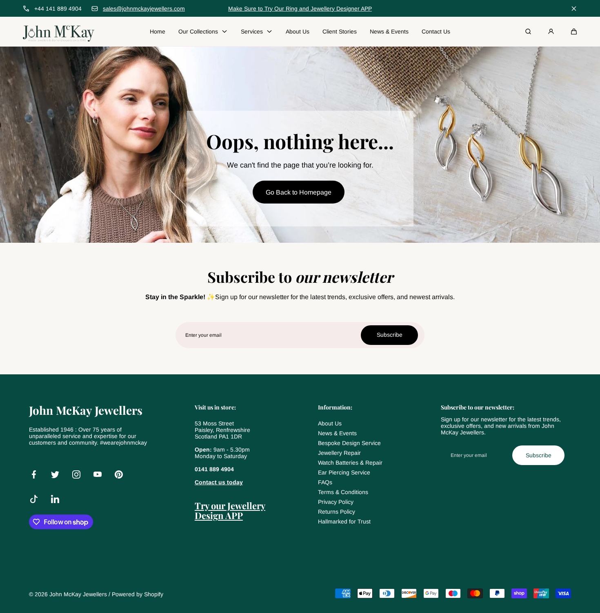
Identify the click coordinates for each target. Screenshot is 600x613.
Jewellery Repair (339, 453)
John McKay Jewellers (78, 594)
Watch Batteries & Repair (350, 462)
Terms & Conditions (343, 492)
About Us (330, 423)
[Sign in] (551, 31)
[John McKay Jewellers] (58, 31)
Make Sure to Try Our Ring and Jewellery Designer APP (300, 8)
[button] (574, 31)
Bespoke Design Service (349, 443)
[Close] (574, 8)
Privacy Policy (335, 502)
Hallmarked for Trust (344, 521)
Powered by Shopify (137, 594)
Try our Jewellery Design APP (230, 510)
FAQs (325, 482)
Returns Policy (336, 511)
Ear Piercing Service (344, 472)
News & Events (337, 433)
